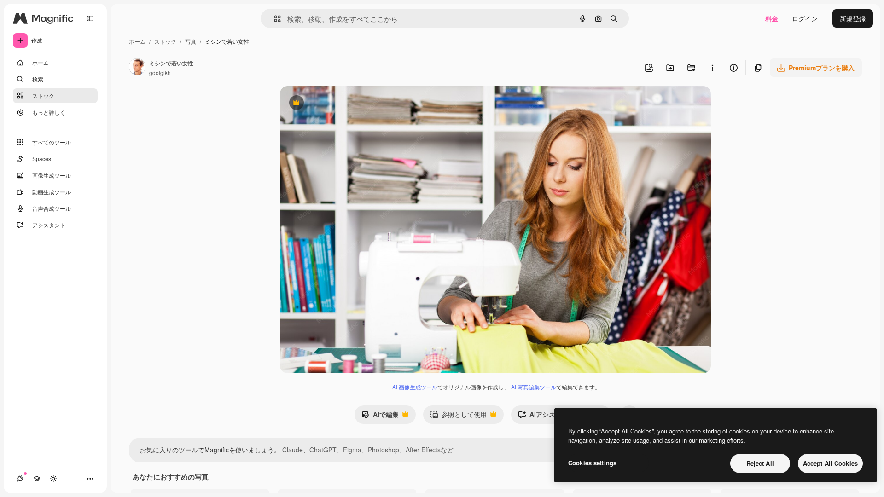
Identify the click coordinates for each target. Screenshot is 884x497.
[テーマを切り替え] (53, 478)
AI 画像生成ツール (414, 387)
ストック (165, 41)
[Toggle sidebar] (90, 18)
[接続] (20, 478)
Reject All (760, 463)
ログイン (805, 18)
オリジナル (343, 104)
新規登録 (853, 18)
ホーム (137, 41)
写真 (190, 41)
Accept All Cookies (830, 463)
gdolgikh (160, 72)
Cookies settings (592, 462)
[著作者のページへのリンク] (137, 67)
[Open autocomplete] (273, 18)
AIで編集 (380, 416)
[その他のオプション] (712, 67)
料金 (771, 18)
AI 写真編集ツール (533, 387)
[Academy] (36, 478)
